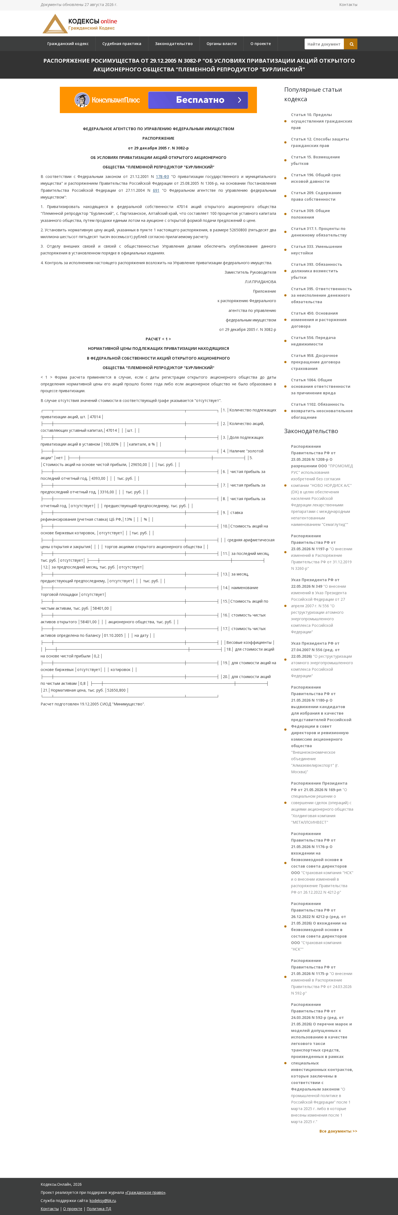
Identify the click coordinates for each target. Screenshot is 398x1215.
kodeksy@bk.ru (103, 1200)
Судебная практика (121, 43)
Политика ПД (99, 1208)
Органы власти (222, 43)
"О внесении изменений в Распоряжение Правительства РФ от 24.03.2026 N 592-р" (321, 977)
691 (156, 190)
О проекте (260, 43)
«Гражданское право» (145, 1192)
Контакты (348, 4)
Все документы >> (338, 1131)
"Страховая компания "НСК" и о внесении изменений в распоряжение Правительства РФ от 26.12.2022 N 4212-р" (322, 863)
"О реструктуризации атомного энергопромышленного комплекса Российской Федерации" (322, 659)
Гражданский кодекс (68, 43)
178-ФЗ (162, 176)
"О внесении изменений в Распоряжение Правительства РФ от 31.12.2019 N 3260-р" (321, 552)
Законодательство (174, 43)
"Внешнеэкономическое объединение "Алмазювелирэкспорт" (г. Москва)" (321, 729)
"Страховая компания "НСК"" (319, 926)
